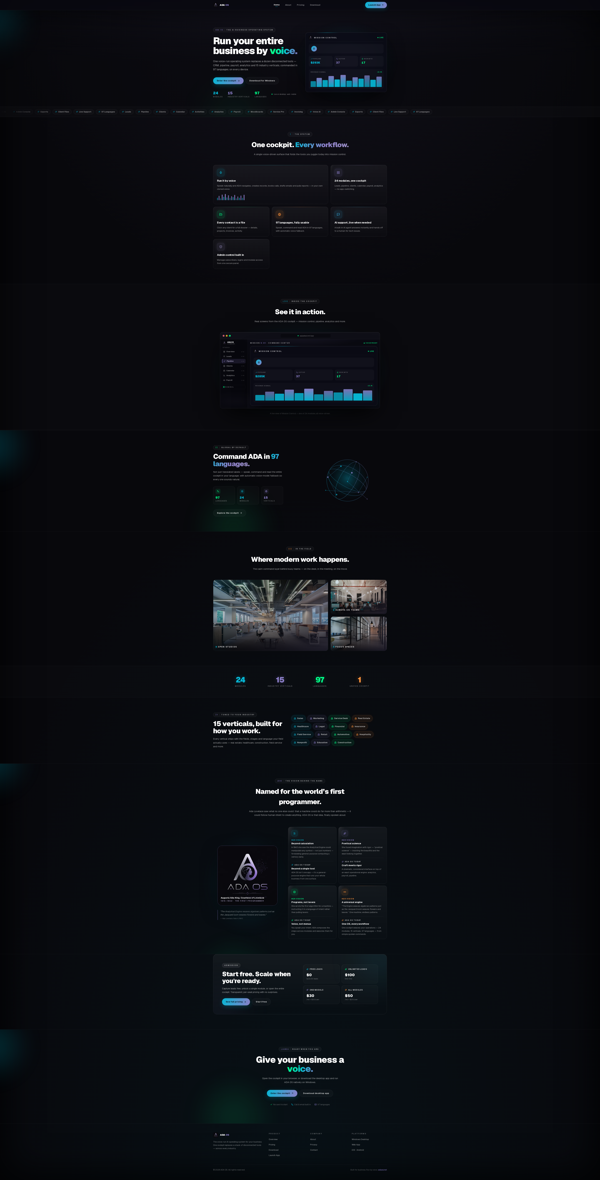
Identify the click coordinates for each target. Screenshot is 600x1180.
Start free (261, 1001)
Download (315, 5)
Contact (314, 1150)
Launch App (374, 5)
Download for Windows (262, 80)
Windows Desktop (360, 1139)
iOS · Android (358, 1150)
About (288, 5)
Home (277, 4)
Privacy (313, 1144)
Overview (273, 1139)
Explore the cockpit (228, 513)
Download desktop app (316, 1093)
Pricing (300, 5)
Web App (356, 1144)
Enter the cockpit (226, 80)
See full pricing (234, 1001)
